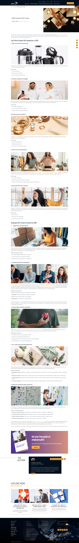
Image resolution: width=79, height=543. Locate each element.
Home (12, 6)
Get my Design (70, 3)
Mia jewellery (55, 172)
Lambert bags (48, 172)
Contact (51, 1)
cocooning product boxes (40, 172)
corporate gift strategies (39, 421)
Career (48, 1)
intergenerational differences (46, 286)
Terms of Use (60, 541)
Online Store (13, 521)
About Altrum (56, 3)
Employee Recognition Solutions (46, 3)
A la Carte (27, 536)
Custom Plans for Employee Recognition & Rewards (32, 535)
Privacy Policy (54, 541)
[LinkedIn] (32, 473)
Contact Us (13, 522)
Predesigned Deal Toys (29, 525)
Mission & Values (43, 530)
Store (39, 1)
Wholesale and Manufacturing (13, 527)
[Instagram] (66, 529)
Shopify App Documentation (13, 534)
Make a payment (13, 529)
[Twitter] (64, 529)
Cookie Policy (66, 541)
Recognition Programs (29, 530)
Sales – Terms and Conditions (14, 531)
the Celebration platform (62, 34)
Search (57, 1)
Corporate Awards (34, 3)
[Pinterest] (62, 529)
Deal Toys (27, 3)
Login (55, 1)
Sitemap (12, 535)
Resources (44, 1)
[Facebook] (58, 529)
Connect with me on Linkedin (56, 459)
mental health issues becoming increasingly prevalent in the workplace (27, 329)
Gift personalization (15, 284)
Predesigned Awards (44, 525)
